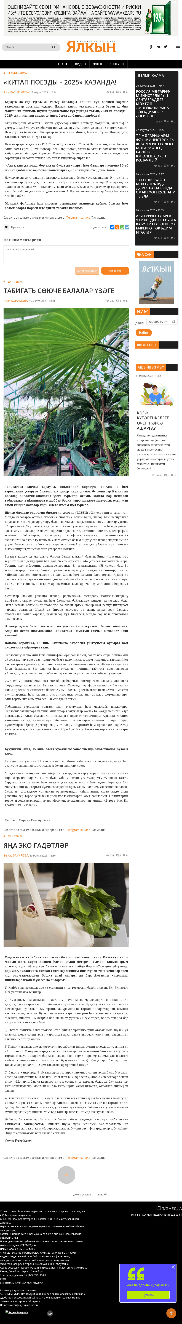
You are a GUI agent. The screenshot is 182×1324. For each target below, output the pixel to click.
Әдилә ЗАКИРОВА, (16, 855)
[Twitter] (164, 47)
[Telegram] (127, 227)
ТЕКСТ (63, 64)
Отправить (115, 270)
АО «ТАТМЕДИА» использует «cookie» (23, 1293)
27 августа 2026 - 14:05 (150, 130)
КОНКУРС (117, 64)
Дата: (140, 323)
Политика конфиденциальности (19, 1305)
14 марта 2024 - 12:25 (149, 375)
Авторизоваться (87, 270)
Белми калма (17, 73)
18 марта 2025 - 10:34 (43, 92)
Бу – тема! (15, 281)
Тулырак (148, 1295)
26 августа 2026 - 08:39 (150, 210)
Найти (143, 332)
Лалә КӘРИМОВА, (16, 301)
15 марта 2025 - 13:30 (43, 855)
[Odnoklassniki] (150, 47)
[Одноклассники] (117, 227)
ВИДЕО (80, 64)
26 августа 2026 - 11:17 (150, 174)
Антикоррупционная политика (18, 1290)
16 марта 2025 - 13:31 (42, 301)
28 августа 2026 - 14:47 (150, 85)
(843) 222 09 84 (173, 1214)
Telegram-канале (78, 217)
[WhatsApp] (122, 227)
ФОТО (97, 64)
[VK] (157, 47)
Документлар (82, 1194)
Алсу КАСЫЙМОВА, (17, 92)
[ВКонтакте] (112, 227)
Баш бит (103, 1194)
